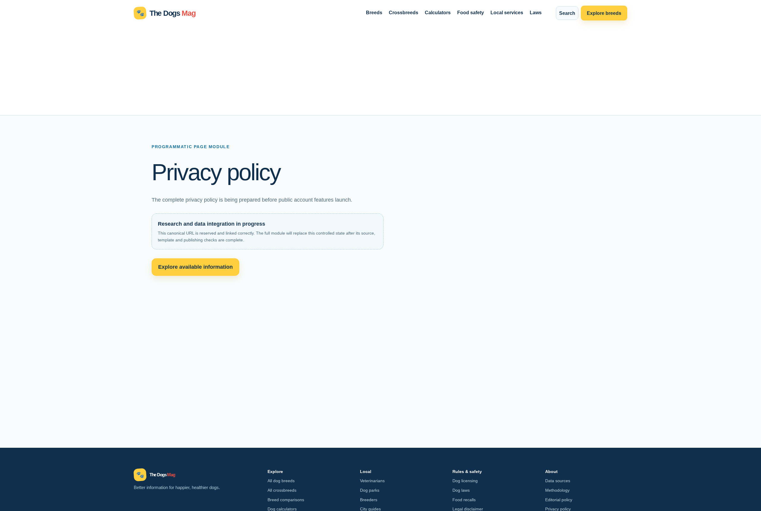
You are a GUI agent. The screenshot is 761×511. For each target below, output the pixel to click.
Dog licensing (465, 480)
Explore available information (195, 267)
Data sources (557, 480)
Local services (506, 12)
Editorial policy (558, 499)
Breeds (374, 12)
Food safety (470, 12)
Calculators (438, 12)
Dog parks (369, 490)
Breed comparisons (286, 499)
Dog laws (461, 490)
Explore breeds (604, 13)
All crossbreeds (282, 490)
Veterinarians (372, 480)
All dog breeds (281, 480)
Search (567, 13)
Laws (536, 12)
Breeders (368, 499)
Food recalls (464, 499)
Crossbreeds (403, 12)
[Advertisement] (380, 70)
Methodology (557, 490)
